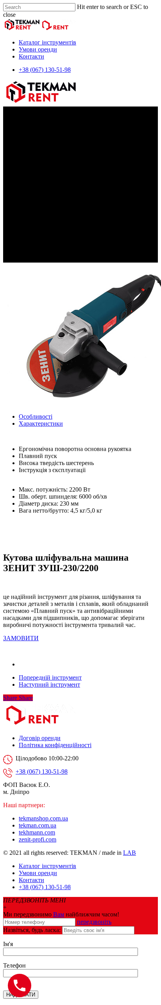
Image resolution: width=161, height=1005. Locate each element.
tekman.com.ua (37, 825)
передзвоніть (94, 921)
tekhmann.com (37, 832)
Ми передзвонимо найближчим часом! (61, 914)
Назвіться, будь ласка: (32, 930)
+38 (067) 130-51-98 (45, 69)
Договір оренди (40, 738)
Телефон (14, 965)
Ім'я (8, 944)
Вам (58, 914)
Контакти (31, 56)
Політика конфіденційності (55, 745)
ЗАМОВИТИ (21, 638)
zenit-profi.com (37, 839)
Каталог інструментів (47, 42)
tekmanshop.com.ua (43, 818)
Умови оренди (38, 49)
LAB (129, 852)
